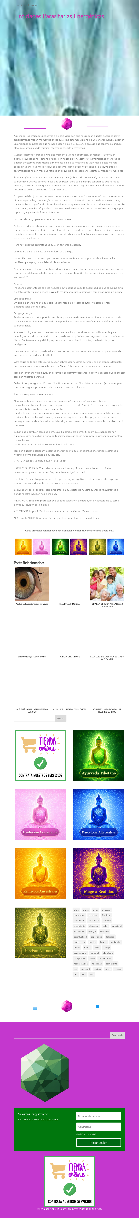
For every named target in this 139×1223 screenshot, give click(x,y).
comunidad (79, 920)
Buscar (61, 718)
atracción (106, 909)
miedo (87, 947)
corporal (107, 920)
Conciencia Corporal (26, 5)
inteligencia (79, 942)
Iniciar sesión (98, 1142)
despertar (94, 925)
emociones (79, 931)
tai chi (108, 969)
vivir (92, 974)
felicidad (110, 936)
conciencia (94, 920)
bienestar (93, 915)
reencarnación (81, 963)
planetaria (108, 952)
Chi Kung (106, 915)
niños (97, 947)
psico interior (105, 958)
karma (103, 942)
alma (76, 909)
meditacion (116, 942)
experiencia (96, 936)
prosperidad (79, 958)
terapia (118, 969)
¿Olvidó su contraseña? (86, 1134)
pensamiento (80, 952)
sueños (97, 969)
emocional (117, 925)
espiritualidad (80, 936)
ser (75, 969)
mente (77, 947)
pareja (107, 947)
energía (92, 931)
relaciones (97, 963)
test (75, 974)
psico (92, 958)
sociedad (85, 969)
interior (92, 942)
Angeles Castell (58, 1208)
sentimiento (111, 963)
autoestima (79, 915)
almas (86, 909)
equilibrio (104, 931)
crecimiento (79, 925)
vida (84, 974)
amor (95, 909)
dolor (105, 925)
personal (95, 952)
